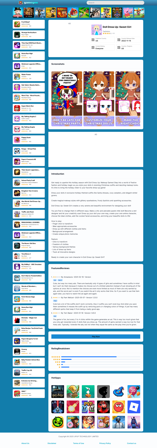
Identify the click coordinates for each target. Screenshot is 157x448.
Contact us (131, 443)
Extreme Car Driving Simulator (28, 381)
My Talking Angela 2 (28, 116)
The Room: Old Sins (28, 243)
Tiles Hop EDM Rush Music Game (31, 44)
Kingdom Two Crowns (29, 191)
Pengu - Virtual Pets (28, 149)
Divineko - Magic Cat (29, 318)
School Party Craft (28, 180)
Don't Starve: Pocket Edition (31, 276)
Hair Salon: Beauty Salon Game (30, 86)
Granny (24, 349)
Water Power (26, 74)
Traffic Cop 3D (26, 370)
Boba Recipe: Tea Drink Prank (32, 328)
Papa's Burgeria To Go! (29, 339)
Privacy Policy (105, 443)
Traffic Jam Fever (27, 212)
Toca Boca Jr (26, 254)
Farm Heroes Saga (28, 297)
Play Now (96, 336)
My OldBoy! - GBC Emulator (31, 264)
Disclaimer (52, 443)
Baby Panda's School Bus (30, 360)
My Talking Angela (28, 127)
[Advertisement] (69, 40)
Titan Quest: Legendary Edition (29, 171)
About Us (25, 443)
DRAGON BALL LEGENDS (30, 222)
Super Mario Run (27, 106)
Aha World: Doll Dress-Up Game (30, 202)
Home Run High (27, 53)
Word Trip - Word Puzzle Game (30, 96)
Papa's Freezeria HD (28, 159)
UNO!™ (23, 391)
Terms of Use (78, 443)
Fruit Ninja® (25, 22)
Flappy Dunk (26, 137)
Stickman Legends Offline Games (30, 65)
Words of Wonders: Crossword (28, 287)
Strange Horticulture (28, 32)
